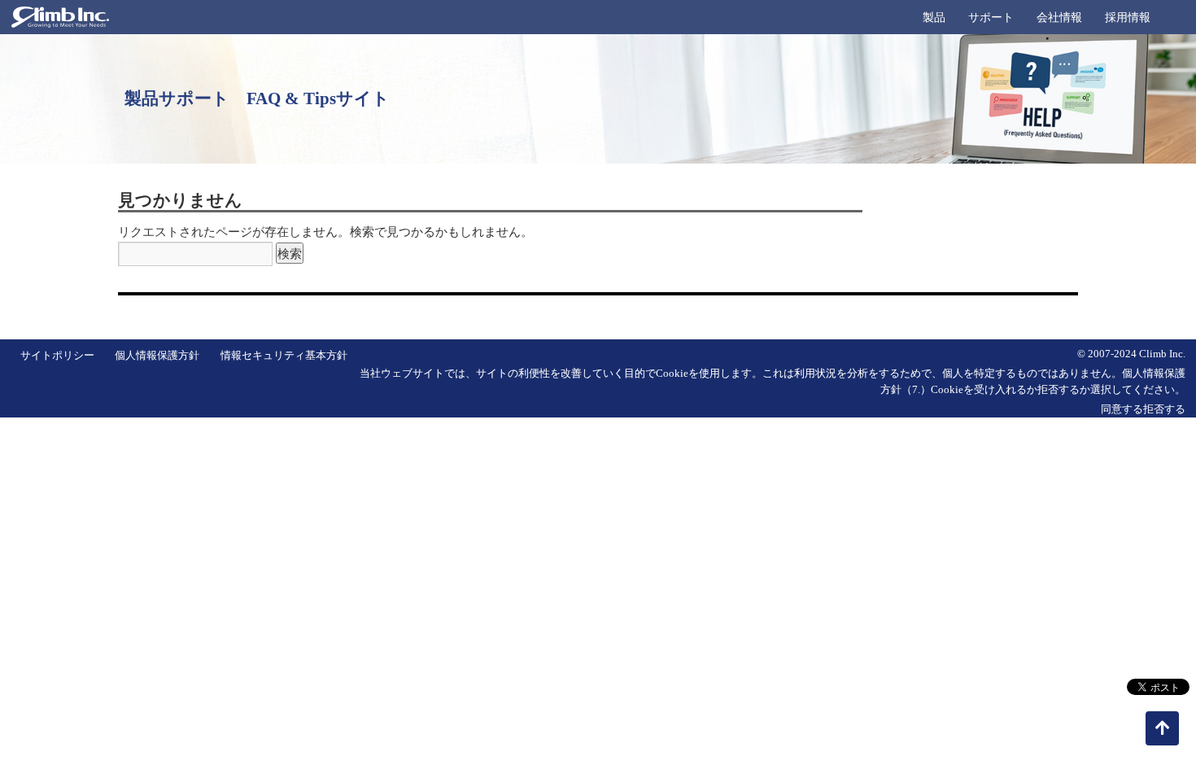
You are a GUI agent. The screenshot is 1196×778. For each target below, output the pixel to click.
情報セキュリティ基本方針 (283, 355)
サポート (991, 17)
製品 (934, 17)
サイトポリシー (57, 355)
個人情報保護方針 (157, 355)
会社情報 (1059, 17)
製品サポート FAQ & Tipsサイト (257, 98)
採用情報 (1127, 17)
